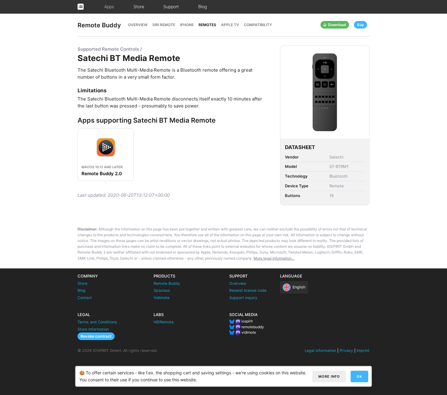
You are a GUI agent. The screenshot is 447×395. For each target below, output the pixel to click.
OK (359, 376)
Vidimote (161, 297)
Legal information (320, 350)
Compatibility (258, 24)
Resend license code (247, 290)
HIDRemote (164, 322)
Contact (85, 297)
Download (337, 24)
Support (171, 6)
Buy (360, 24)
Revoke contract (96, 336)
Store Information (93, 329)
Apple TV (230, 24)
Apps (109, 6)
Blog (202, 6)
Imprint (363, 350)
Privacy (346, 350)
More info (329, 376)
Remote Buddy (99, 25)
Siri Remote (163, 24)
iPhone (187, 24)
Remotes (207, 24)
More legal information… (274, 258)
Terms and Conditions (97, 322)
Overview (137, 24)
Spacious (162, 290)
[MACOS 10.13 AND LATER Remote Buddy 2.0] (107, 132)
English (299, 287)
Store (138, 6)
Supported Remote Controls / (110, 49)
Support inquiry (243, 297)
